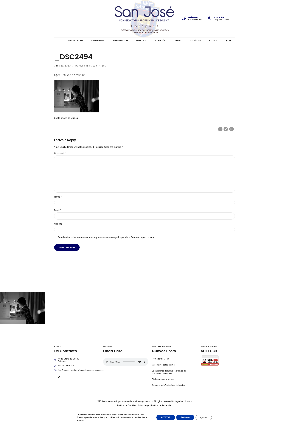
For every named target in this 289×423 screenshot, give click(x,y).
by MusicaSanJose (86, 65)
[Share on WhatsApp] (231, 129)
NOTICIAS (141, 40)
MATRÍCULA (195, 40)
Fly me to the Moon (160, 359)
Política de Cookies (126, 405)
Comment (60, 153)
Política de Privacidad (161, 405)
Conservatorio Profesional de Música (168, 385)
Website (58, 223)
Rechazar (185, 417)
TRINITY (178, 40)
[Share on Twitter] (226, 129)
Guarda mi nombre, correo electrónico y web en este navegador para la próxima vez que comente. (106, 237)
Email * (57, 210)
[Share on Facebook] (220, 129)
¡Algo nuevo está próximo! (163, 365)
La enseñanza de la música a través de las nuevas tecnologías (169, 372)
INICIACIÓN (160, 40)
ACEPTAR (166, 417)
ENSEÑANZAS (98, 40)
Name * (58, 196)
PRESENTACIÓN (75, 40)
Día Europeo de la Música (163, 379)
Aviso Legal (143, 405)
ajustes (80, 420)
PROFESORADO (120, 40)
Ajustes (203, 417)
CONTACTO (215, 40)
